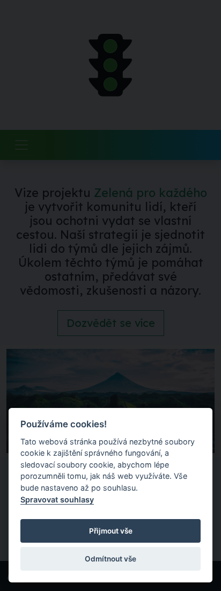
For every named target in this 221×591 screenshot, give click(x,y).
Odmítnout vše (110, 558)
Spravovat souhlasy (57, 499)
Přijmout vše (110, 531)
